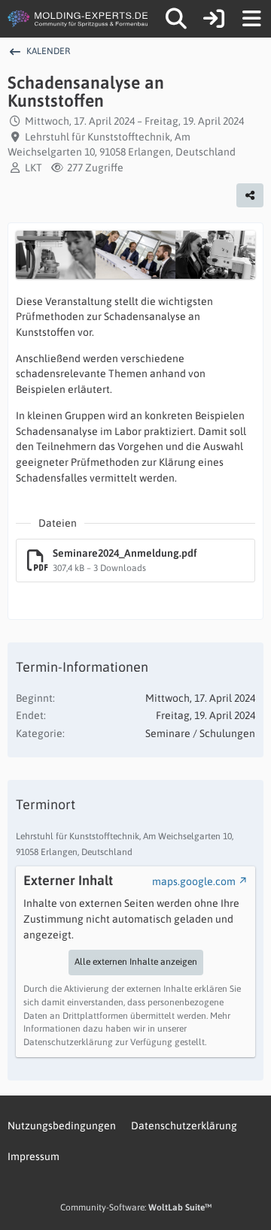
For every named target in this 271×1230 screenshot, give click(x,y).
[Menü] (251, 19)
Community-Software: (136, 1207)
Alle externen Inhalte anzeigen (136, 961)
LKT (33, 168)
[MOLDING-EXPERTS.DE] (79, 19)
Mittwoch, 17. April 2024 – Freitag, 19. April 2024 (134, 121)
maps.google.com (194, 881)
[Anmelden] (214, 19)
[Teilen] (249, 195)
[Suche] (176, 19)
